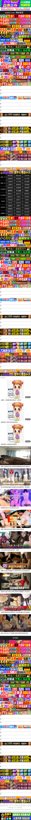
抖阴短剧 (18, 214)
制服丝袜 (18, 184)
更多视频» (15, 638)
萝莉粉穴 (18, 208)
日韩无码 (26, 214)
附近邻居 (10, 187)
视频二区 (3, 183)
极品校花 (10, 214)
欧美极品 (18, 178)
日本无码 (26, 175)
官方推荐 (3, 195)
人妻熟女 (10, 184)
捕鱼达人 (10, 193)
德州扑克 (26, 193)
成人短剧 (26, 211)
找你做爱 (26, 187)
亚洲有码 (10, 178)
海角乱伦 (26, 205)
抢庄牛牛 (18, 193)
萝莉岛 (27, 202)
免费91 (18, 205)
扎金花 (18, 196)
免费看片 (10, 205)
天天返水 (26, 196)
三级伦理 (10, 181)
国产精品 (10, 175)
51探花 (27, 199)
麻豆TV (19, 199)
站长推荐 (3, 189)
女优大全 (18, 202)
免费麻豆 (10, 208)
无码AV (3, 201)
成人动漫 (26, 178)
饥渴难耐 (18, 187)
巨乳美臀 (26, 181)
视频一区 (3, 177)
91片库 (10, 202)
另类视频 (26, 184)
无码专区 (3, 207)
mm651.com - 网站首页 (14, 13)
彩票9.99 (10, 196)
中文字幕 (18, 181)
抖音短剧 (10, 199)
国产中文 (10, 211)
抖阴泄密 (26, 208)
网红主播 (18, 175)
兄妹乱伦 (18, 211)
